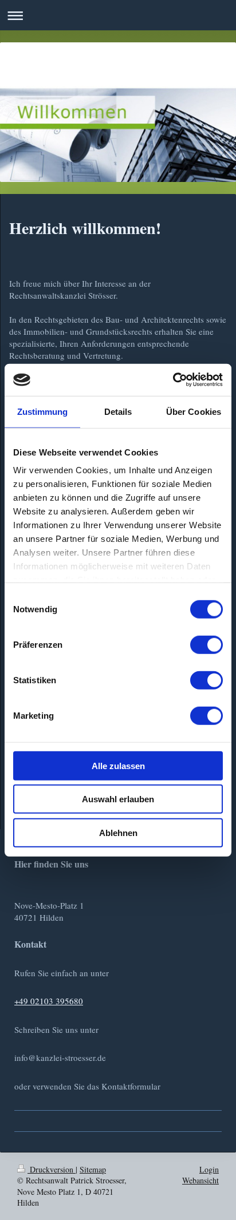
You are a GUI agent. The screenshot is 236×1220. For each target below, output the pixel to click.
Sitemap (93, 1169)
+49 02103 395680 (48, 1001)
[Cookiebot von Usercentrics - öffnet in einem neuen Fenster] (173, 380)
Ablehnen (118, 832)
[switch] (206, 644)
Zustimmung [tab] (42, 411)
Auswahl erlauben (118, 799)
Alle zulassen (118, 765)
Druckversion (51, 1169)
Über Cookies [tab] (193, 411)
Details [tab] (118, 411)
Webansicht (200, 1180)
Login (209, 1169)
